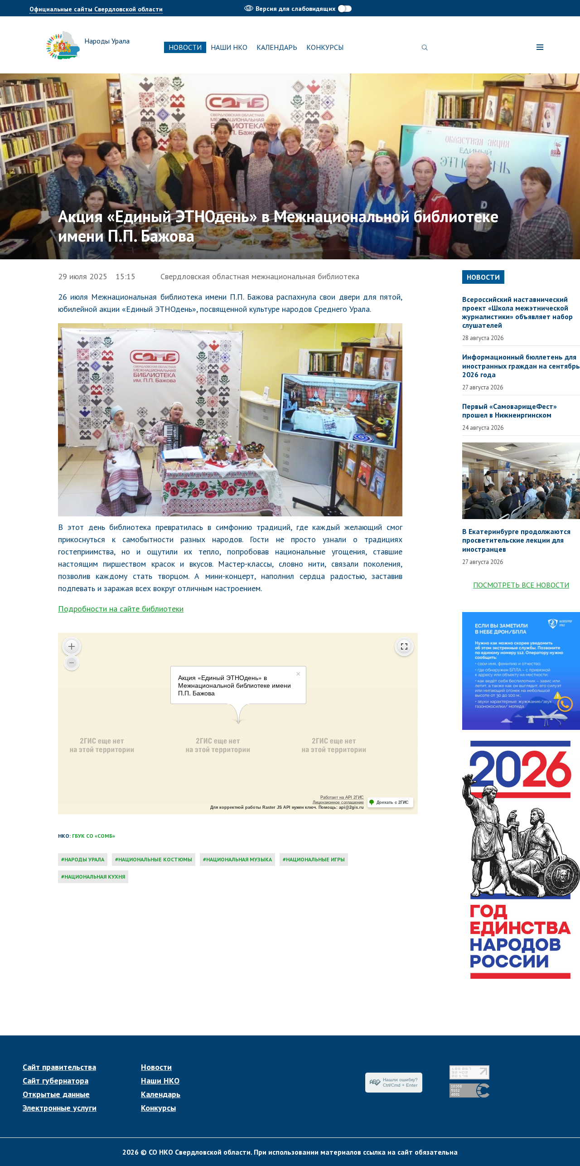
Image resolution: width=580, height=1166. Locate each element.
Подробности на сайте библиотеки (121, 608)
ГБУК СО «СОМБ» (93, 835)
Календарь (276, 47)
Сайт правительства (59, 1067)
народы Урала (84, 859)
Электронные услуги (60, 1108)
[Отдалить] (71, 663)
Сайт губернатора (55, 1080)
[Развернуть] (404, 646)
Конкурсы (324, 47)
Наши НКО (229, 47)
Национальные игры (315, 859)
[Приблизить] (72, 646)
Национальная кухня (94, 876)
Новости (185, 47)
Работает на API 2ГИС (342, 797)
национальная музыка (239, 859)
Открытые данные (56, 1094)
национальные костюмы (155, 859)
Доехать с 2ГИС (393, 802)
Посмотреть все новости (521, 584)
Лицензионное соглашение (338, 802)
